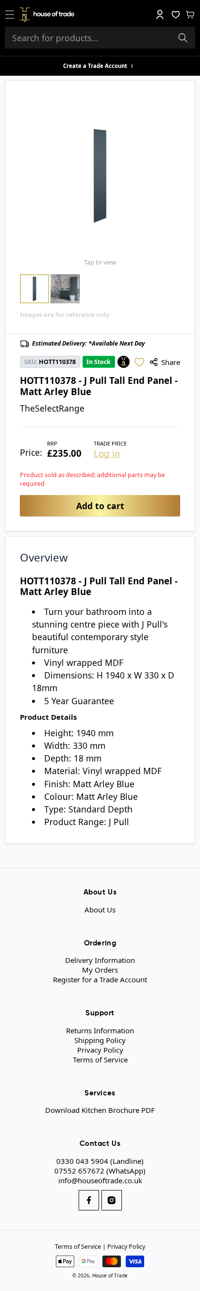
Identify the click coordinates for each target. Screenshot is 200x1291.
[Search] (183, 38)
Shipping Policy (100, 1040)
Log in (107, 453)
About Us (100, 909)
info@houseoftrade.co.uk (100, 1180)
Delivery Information (100, 960)
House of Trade (110, 1275)
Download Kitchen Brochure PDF (100, 1110)
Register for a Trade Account (100, 979)
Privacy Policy (100, 1050)
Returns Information (100, 1030)
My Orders (100, 970)
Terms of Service (100, 1059)
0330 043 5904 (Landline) (100, 1161)
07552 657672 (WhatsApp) (100, 1170)
